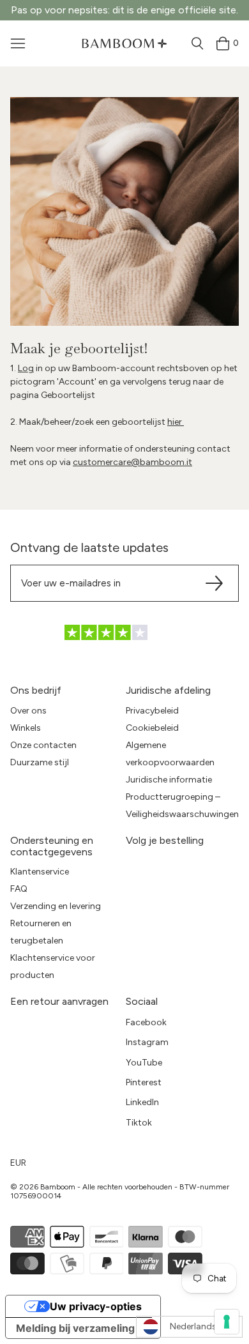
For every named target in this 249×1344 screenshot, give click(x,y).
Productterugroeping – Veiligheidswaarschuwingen (182, 805)
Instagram (147, 1042)
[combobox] (189, 1327)
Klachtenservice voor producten (52, 966)
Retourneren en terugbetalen (41, 932)
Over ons (28, 710)
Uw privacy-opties (96, 1306)
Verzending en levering (55, 906)
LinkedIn (142, 1102)
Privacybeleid (152, 710)
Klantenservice (39, 871)
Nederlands (193, 1326)
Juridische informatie (169, 779)
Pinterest (144, 1082)
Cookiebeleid (152, 727)
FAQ (18, 888)
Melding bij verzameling (75, 1328)
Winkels (25, 727)
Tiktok (139, 1122)
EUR (18, 1163)
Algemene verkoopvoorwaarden (170, 754)
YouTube (144, 1062)
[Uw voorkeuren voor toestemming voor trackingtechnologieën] (227, 1322)
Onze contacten (43, 745)
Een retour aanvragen (59, 1001)
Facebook (146, 1022)
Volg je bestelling (165, 840)
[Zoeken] (197, 43)
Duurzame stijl (39, 762)
